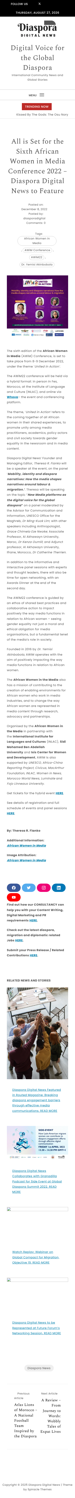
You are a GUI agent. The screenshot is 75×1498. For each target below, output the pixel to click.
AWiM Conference (37, 250)
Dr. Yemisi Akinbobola (37, 264)
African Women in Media (37, 241)
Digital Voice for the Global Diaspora (38, 58)
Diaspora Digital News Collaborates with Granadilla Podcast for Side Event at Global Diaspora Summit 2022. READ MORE (37, 1181)
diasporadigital (34, 218)
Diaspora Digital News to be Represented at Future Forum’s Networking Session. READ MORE (36, 1327)
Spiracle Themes (40, 1489)
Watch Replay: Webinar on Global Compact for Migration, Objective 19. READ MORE (35, 1257)
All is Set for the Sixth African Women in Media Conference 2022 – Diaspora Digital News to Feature (37, 166)
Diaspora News (39, 1368)
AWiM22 (36, 257)
